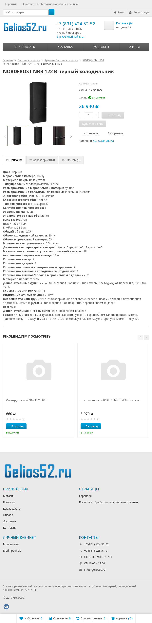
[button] (140, 337)
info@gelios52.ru (94, 569)
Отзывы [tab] (73, 160)
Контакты (101, 47)
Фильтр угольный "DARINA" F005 (26, 400)
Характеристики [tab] (44, 160)
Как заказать (25, 47)
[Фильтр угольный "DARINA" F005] (39, 371)
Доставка (65, 47)
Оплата (134, 47)
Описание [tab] (16, 160)
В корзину (17, 426)
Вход (121, 12)
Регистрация (142, 12)
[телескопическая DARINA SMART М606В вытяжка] (113, 371)
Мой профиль (12, 550)
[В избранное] (69, 426)
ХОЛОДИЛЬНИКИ (103, 141)
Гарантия (11, 4)
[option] (17, 136)
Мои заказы (11, 544)
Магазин (8, 496)
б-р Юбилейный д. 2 (70, 36)
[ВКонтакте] (6, 607)
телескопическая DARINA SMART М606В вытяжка (111, 400)
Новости (9, 502)
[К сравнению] (64, 426)
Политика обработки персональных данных (50, 4)
